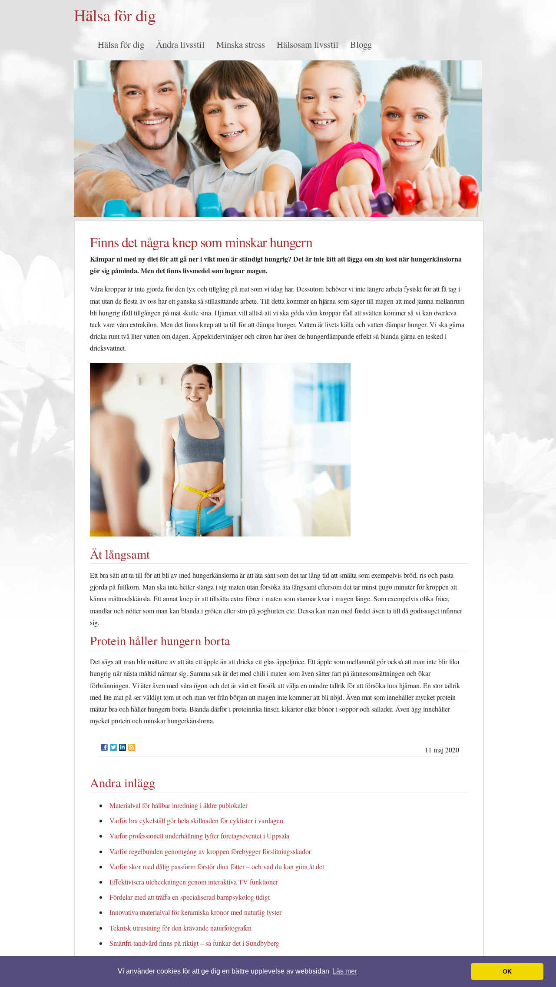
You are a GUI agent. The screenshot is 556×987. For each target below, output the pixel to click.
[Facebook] (104, 747)
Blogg (361, 44)
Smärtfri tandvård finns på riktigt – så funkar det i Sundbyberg (194, 942)
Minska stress (240, 44)
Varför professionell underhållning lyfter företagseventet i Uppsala (199, 835)
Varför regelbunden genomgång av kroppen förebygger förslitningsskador (210, 851)
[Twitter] (113, 747)
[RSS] (131, 747)
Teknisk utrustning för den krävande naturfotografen (180, 927)
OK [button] (507, 971)
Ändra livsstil (180, 44)
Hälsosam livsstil (307, 44)
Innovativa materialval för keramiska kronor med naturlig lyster (195, 912)
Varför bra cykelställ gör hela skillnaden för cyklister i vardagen (196, 820)
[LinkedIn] (122, 747)
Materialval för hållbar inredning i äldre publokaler (178, 805)
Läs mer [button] (344, 971)
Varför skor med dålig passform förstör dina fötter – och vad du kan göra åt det (216, 866)
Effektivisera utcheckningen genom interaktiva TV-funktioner (193, 881)
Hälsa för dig (115, 14)
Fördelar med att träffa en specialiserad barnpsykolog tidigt (189, 896)
